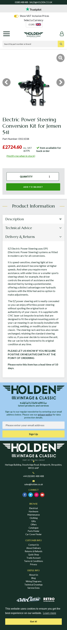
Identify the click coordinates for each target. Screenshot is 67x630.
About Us (33, 574)
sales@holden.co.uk (33, 484)
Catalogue (33, 527)
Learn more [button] (49, 613)
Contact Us (33, 544)
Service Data (33, 588)
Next (60, 82)
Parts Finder (33, 531)
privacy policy (45, 414)
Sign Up (33, 434)
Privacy (33, 564)
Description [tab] (14, 219)
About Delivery (33, 548)
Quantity (26, 176)
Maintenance (33, 514)
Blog (33, 578)
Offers (34, 524)
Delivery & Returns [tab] (20, 237)
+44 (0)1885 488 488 (33, 476)
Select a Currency (33, 20)
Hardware (33, 511)
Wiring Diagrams (33, 581)
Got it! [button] (33, 621)
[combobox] (34, 24)
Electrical (33, 508)
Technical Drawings (33, 584)
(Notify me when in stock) (21, 155)
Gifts (33, 521)
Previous (6, 82)
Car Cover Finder (33, 534)
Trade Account (33, 558)
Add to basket (33, 187)
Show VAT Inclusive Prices (34, 15)
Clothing (34, 518)
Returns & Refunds (33, 551)
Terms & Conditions (33, 561)
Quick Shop (33, 554)
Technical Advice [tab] (18, 228)
